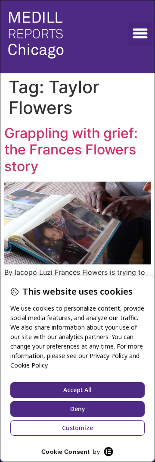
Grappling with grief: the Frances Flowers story (71, 150)
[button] (140, 34)
